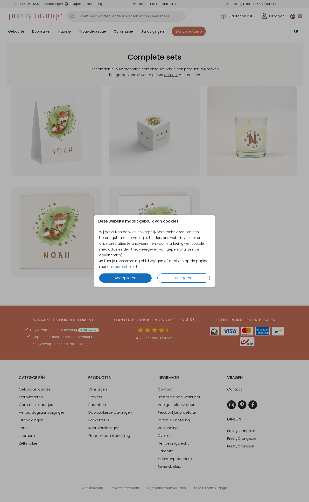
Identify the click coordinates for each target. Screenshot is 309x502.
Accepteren (125, 278)
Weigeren (184, 278)
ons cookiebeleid (122, 266)
